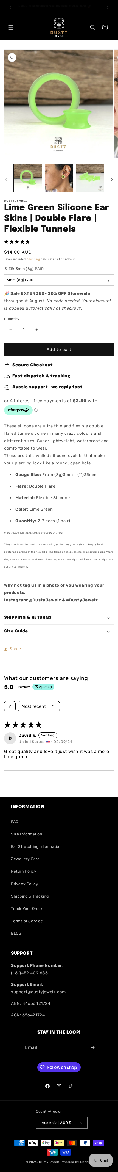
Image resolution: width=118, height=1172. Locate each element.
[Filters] (10, 706)
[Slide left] (6, 180)
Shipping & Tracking (30, 896)
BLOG (16, 933)
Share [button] (15, 648)
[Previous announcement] (10, 7)
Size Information (26, 834)
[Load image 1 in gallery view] (27, 178)
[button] (11, 27)
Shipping (33, 259)
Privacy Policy (24, 884)
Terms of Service (27, 921)
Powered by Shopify (77, 1162)
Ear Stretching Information (36, 846)
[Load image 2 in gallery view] (59, 178)
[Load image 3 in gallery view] (90, 178)
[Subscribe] (92, 1047)
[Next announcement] (108, 7)
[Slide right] (112, 180)
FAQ (14, 821)
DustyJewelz (49, 1162)
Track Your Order (27, 908)
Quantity (11, 319)
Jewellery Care (25, 859)
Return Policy (23, 871)
